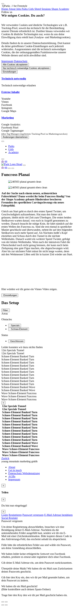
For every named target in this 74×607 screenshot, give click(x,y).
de (2, 161)
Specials (15, 325)
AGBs (11, 476)
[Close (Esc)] (2, 601)
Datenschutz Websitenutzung (24, 473)
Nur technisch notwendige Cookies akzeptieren (26, 68)
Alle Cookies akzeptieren (15, 64)
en (6, 161)
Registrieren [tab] (15, 514)
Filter (5, 310)
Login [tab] (4, 514)
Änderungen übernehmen (15, 137)
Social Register (9, 518)
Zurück (5, 458)
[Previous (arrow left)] (2, 604)
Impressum (7, 61)
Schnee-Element (19, 329)
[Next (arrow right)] (6, 604)
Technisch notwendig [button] (13, 78)
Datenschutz (20, 61)
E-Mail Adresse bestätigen (58, 514)
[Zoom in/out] (6, 601)
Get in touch (15, 470)
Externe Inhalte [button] (10, 92)
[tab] (37, 78)
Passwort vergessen (33, 514)
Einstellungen (9, 71)
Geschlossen (16, 341)
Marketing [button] (7, 117)
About (11, 467)
